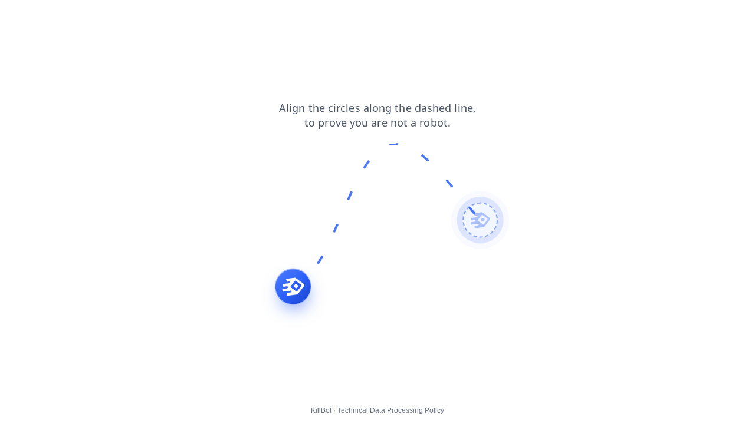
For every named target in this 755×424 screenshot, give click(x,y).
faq (46, 17)
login (190, 17)
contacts (152, 17)
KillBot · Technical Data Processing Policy (377, 410)
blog (75, 17)
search (109, 17)
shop (17, 17)
